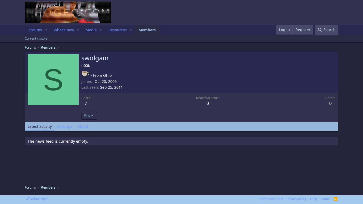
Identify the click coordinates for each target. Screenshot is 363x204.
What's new (64, 29)
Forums (35, 29)
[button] (46, 30)
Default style (38, 199)
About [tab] (83, 126)
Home (325, 199)
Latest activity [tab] (40, 126)
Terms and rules (271, 199)
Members (147, 29)
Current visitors (36, 38)
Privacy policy (296, 199)
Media (91, 29)
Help (313, 199)
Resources (117, 29)
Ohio (107, 75)
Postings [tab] (64, 126)
